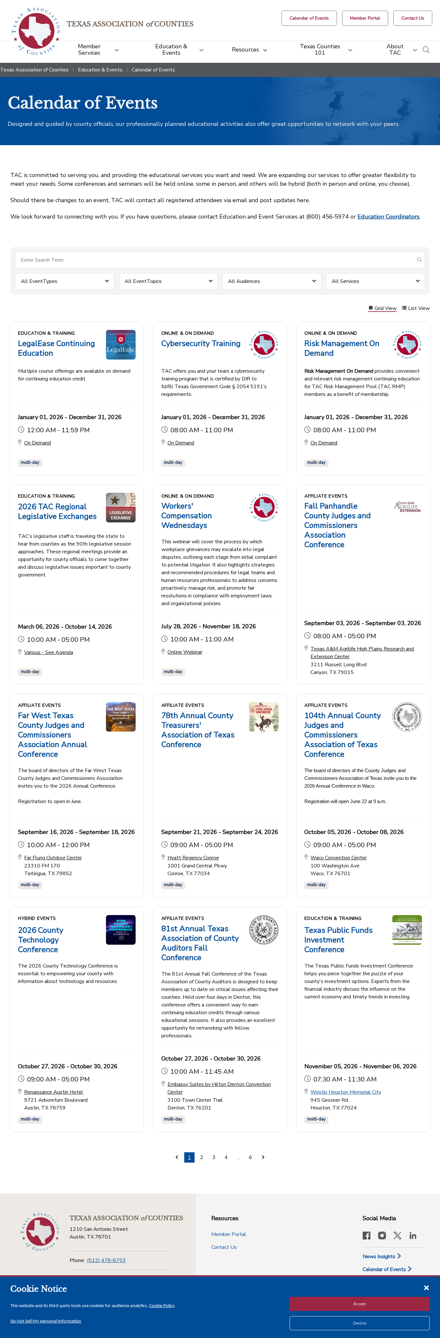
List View (419, 308)
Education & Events (100, 69)
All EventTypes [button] (39, 281)
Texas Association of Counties (34, 69)
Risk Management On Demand (341, 348)
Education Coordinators (388, 216)
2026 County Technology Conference (40, 940)
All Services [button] (345, 281)
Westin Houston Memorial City (346, 1092)
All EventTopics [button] (143, 281)
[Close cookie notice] (426, 1287)
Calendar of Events (385, 1269)
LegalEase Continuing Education (56, 348)
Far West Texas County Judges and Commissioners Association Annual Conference (52, 734)
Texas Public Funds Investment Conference (338, 940)
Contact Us (224, 1247)
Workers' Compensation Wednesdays (186, 515)
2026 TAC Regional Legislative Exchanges (57, 511)
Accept (359, 1303)
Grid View (386, 308)
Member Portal (228, 1234)
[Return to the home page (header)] (36, 31)
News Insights (380, 1256)
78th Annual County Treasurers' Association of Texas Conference (197, 730)
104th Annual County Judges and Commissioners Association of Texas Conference (342, 734)
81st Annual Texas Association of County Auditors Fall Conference (200, 943)
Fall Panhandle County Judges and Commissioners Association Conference (337, 525)
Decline (359, 1323)
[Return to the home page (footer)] (40, 1232)
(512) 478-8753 (106, 1260)
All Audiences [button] (244, 281)
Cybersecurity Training (201, 343)
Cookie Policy (161, 1306)
